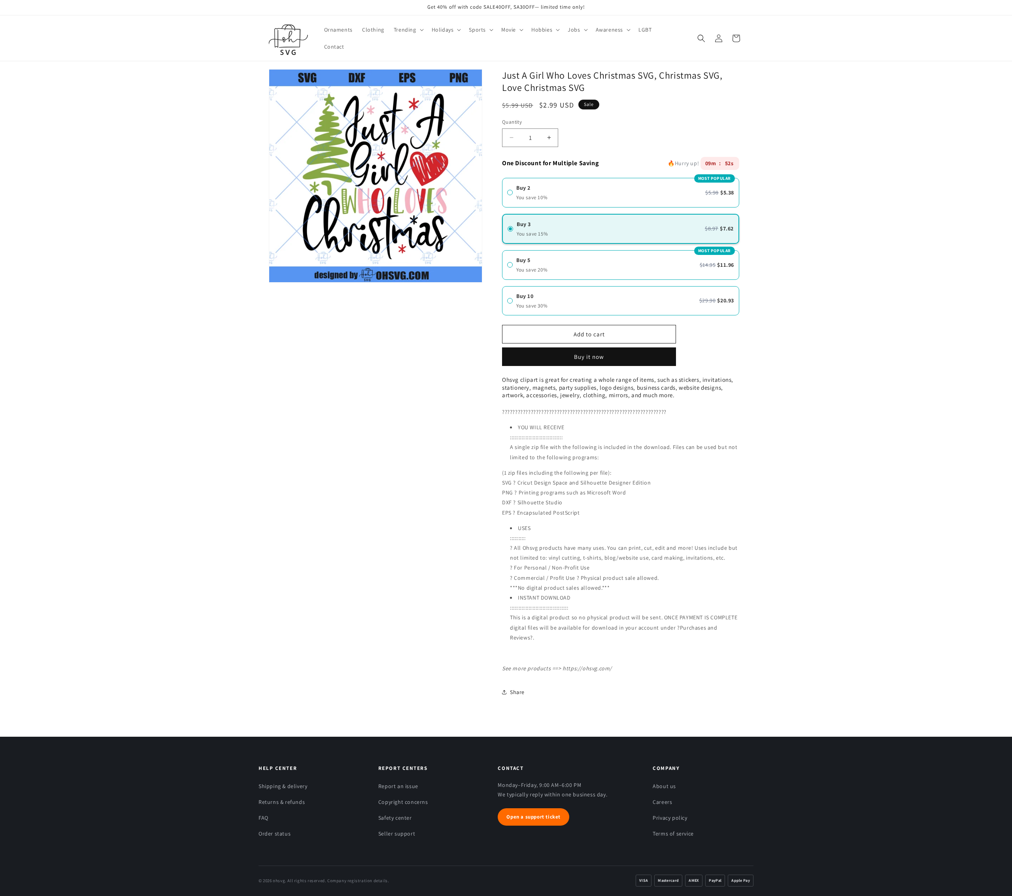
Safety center (395, 817)
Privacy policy (670, 817)
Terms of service (673, 833)
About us (664, 786)
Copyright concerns (403, 801)
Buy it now (589, 353)
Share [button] (517, 692)
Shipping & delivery (283, 786)
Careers (662, 801)
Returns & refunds (282, 801)
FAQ (263, 817)
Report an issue (398, 786)
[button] (408, 29)
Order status (275, 833)
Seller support (396, 833)
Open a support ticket (533, 816)
